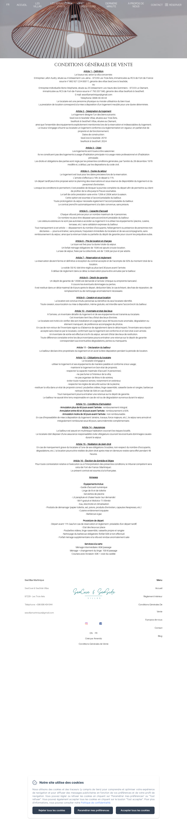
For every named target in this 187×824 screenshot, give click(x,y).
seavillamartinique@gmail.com (39, 612)
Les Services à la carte (61, 5)
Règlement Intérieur (152, 596)
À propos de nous (136, 5)
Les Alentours (88, 5)
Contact (157, 4)
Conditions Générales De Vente (150, 608)
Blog (160, 636)
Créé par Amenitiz (93, 638)
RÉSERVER (175, 4)
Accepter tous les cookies (135, 810)
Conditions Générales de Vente (93, 643)
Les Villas (37, 5)
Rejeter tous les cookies (52, 810)
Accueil (22, 4)
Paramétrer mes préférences (93, 810)
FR (96, 633)
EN (91, 633)
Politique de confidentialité (95, 802)
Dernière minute (111, 5)
